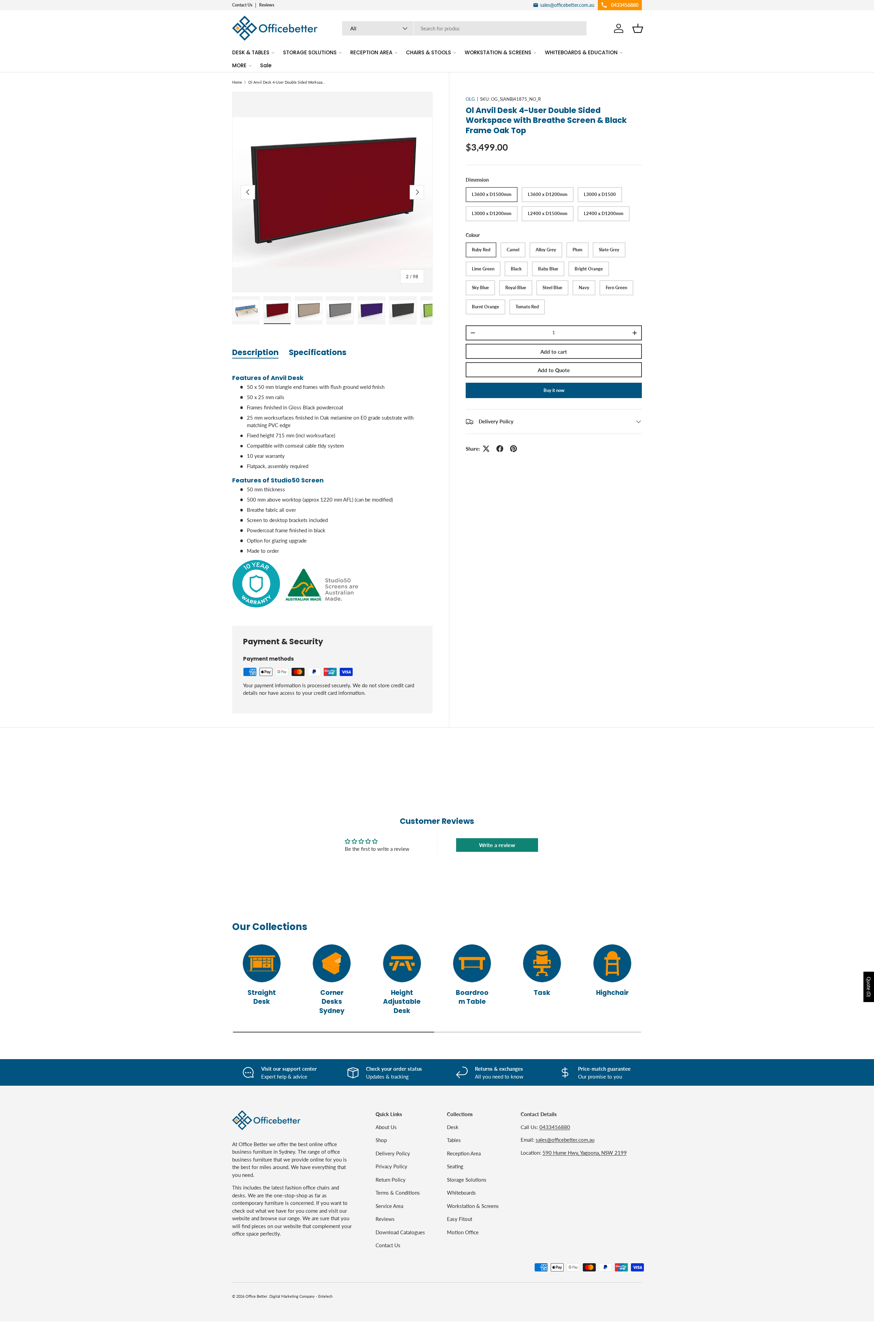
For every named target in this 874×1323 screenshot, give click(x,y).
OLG (470, 99)
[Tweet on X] (486, 448)
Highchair (612, 992)
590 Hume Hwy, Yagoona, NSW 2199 (584, 1152)
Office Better (256, 1296)
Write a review (497, 845)
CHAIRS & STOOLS (428, 52)
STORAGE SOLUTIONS (310, 52)
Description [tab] (255, 352)
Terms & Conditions (398, 1193)
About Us (386, 1127)
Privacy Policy (391, 1166)
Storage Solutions (467, 1179)
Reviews (266, 5)
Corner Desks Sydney (331, 1001)
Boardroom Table (472, 997)
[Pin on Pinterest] (513, 448)
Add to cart (553, 352)
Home (237, 82)
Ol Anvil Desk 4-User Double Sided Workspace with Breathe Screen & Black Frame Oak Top (286, 82)
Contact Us (242, 5)
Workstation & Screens (473, 1205)
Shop (381, 1140)
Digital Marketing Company (292, 1296)
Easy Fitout (459, 1219)
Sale (265, 65)
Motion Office (463, 1232)
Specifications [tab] (318, 352)
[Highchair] (612, 963)
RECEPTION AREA (371, 52)
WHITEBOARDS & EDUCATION (581, 52)
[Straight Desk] (262, 963)
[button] (637, 28)
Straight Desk (262, 997)
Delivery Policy (393, 1153)
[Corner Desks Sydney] (332, 963)
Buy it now (554, 390)
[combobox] (464, 28)
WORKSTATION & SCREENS (498, 52)
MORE (239, 65)
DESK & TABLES (250, 52)
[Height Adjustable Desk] (402, 963)
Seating (455, 1166)
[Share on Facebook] (500, 448)
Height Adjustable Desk (402, 1001)
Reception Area (464, 1153)
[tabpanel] (332, 488)
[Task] (542, 963)
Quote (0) (869, 987)
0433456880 (554, 1127)
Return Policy (391, 1179)
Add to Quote (554, 370)
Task (542, 992)
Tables (454, 1140)
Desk (453, 1127)
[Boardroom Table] (472, 963)
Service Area (389, 1205)
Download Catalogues (400, 1232)
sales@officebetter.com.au (565, 1140)
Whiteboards (461, 1193)
